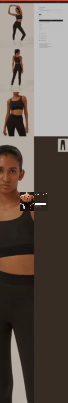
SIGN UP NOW (40, 204)
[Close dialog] (46, 193)
